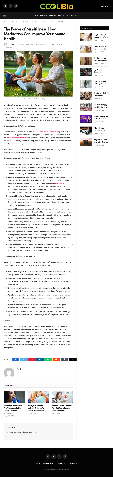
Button (104, 6)
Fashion (52, 15)
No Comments (57, 44)
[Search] (108, 15)
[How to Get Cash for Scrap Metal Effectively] (86, 96)
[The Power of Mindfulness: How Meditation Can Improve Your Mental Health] (38, 74)
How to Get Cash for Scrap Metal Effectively (101, 94)
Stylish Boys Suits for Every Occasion (101, 82)
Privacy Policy (49, 464)
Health (61, 15)
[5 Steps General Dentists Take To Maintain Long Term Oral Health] (62, 397)
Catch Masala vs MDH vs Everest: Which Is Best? (100, 47)
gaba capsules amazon (16, 137)
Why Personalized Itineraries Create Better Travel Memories (100, 140)
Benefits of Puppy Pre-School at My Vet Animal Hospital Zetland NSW (101, 105)
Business (43, 15)
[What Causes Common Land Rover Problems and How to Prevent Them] (86, 130)
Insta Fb (78, 15)
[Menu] (4, 15)
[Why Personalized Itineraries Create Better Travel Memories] (86, 142)
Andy (12, 44)
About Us (61, 464)
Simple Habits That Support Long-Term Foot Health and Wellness (101, 36)
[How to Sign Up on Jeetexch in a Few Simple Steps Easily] (86, 119)
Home (36, 15)
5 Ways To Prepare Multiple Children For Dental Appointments (36, 408)
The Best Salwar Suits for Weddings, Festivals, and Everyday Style (101, 59)
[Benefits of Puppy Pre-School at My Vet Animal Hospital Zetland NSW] (86, 107)
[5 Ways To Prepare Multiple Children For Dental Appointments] (38, 397)
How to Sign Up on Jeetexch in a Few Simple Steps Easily (101, 117)
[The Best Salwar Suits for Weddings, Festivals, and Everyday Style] (86, 61)
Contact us (72, 464)
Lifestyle (69, 15)
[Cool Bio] (56, 6)
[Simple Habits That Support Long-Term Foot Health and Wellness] (86, 37)
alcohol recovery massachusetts (46, 131)
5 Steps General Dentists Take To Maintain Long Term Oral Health (62, 408)
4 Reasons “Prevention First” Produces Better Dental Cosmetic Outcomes (13, 409)
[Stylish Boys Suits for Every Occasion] (86, 84)
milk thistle (59, 183)
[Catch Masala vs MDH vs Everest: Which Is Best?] (86, 49)
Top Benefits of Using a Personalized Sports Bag (101, 71)
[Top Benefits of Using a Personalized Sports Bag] (86, 72)
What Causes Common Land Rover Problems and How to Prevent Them (101, 129)
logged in (19, 432)
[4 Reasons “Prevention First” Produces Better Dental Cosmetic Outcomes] (14, 397)
